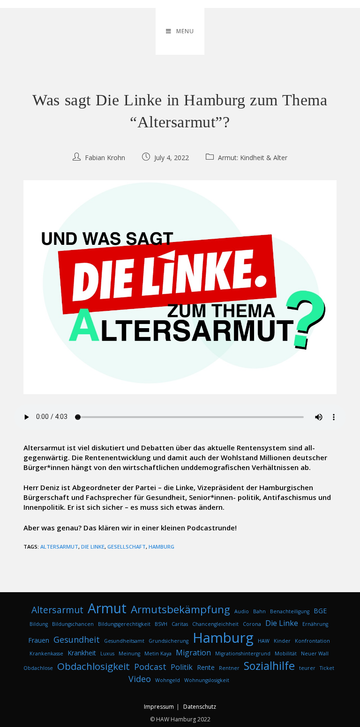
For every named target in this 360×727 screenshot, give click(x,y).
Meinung (129, 653)
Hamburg (161, 546)
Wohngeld (167, 680)
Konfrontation (312, 641)
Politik (182, 667)
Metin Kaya (158, 653)
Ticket (327, 668)
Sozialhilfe (269, 665)
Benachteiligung (289, 611)
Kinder (282, 641)
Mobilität (286, 653)
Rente (206, 667)
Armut (107, 608)
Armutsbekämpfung (180, 609)
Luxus (107, 653)
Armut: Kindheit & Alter (252, 157)
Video (139, 678)
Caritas (180, 624)
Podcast (150, 666)
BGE (320, 610)
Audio (241, 611)
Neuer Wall (315, 653)
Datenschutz (199, 707)
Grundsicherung (168, 641)
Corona (252, 624)
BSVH (161, 624)
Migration (193, 652)
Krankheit (82, 652)
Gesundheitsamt (124, 641)
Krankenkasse (46, 653)
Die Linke (93, 546)
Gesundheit (76, 639)
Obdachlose (38, 668)
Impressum (159, 707)
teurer (307, 668)
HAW (264, 641)
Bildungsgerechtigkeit (124, 624)
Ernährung (315, 624)
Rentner (229, 668)
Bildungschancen (73, 624)
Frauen (38, 640)
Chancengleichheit (215, 624)
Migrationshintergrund (242, 653)
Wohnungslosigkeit (206, 680)
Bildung (39, 624)
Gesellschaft (126, 546)
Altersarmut (59, 546)
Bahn (259, 611)
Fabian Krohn (105, 157)
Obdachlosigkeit (93, 666)
